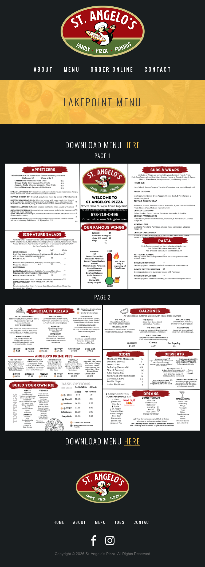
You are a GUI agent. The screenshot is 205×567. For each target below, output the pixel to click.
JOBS (120, 522)
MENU (100, 522)
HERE (132, 144)
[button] (43, 72)
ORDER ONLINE (112, 70)
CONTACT (157, 70)
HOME (58, 522)
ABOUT (79, 522)
